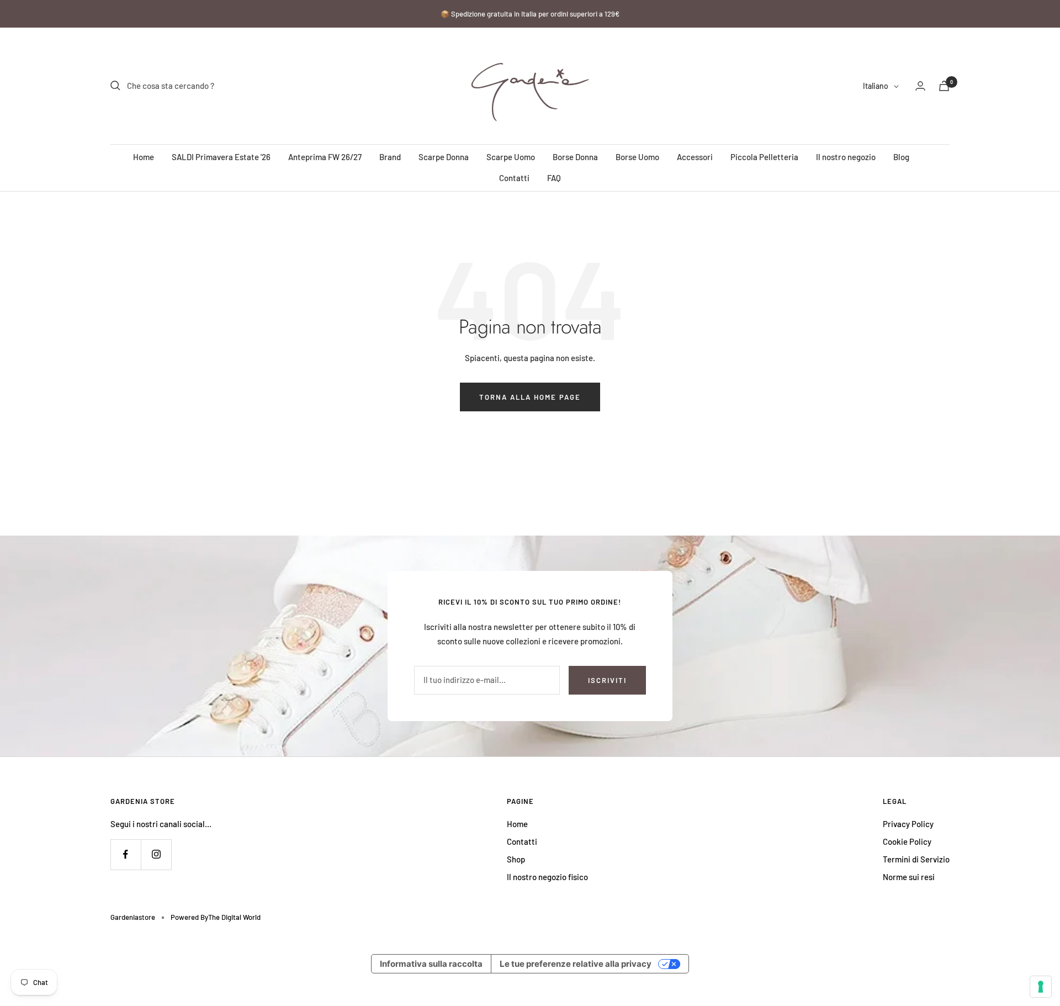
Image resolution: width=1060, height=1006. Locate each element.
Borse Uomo (637, 157)
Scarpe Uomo (510, 157)
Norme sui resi (909, 877)
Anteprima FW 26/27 (325, 157)
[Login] (920, 86)
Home (143, 157)
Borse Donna (575, 157)
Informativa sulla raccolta (431, 964)
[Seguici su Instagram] (156, 854)
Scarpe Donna (443, 157)
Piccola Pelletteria (764, 157)
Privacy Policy (908, 824)
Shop (516, 859)
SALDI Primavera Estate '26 (221, 157)
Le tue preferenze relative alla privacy (575, 964)
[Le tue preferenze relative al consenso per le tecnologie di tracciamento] (1040, 986)
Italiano (875, 86)
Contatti (514, 178)
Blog (901, 157)
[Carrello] (944, 86)
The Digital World (234, 917)
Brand (390, 157)
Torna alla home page (530, 397)
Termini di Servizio (916, 859)
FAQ (554, 178)
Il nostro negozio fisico (547, 877)
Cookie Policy (907, 841)
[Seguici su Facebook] (125, 854)
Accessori (695, 157)
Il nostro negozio (846, 157)
